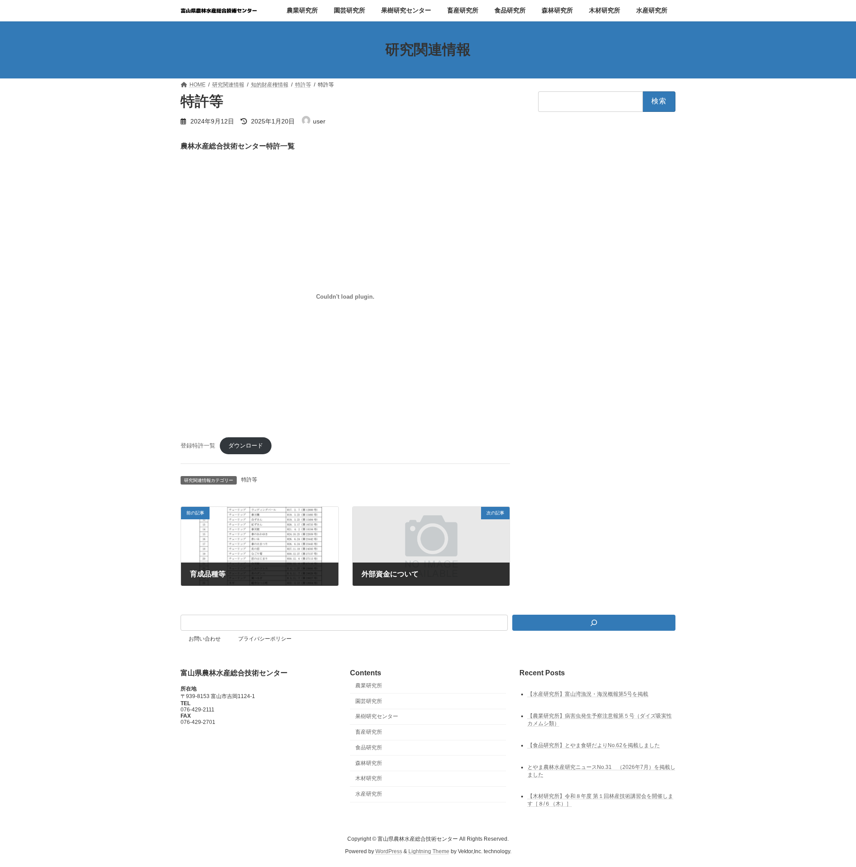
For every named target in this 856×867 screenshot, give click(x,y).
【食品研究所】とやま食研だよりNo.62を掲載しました (593, 745)
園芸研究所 (368, 701)
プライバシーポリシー (265, 639)
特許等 (249, 480)
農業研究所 (368, 685)
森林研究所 (368, 763)
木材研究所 (368, 779)
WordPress (388, 851)
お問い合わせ (205, 639)
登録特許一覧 (198, 445)
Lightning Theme (428, 851)
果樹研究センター (376, 716)
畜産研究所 (368, 732)
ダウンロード (245, 445)
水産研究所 (368, 794)
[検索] (593, 623)
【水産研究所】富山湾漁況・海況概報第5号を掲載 (587, 694)
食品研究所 (368, 747)
